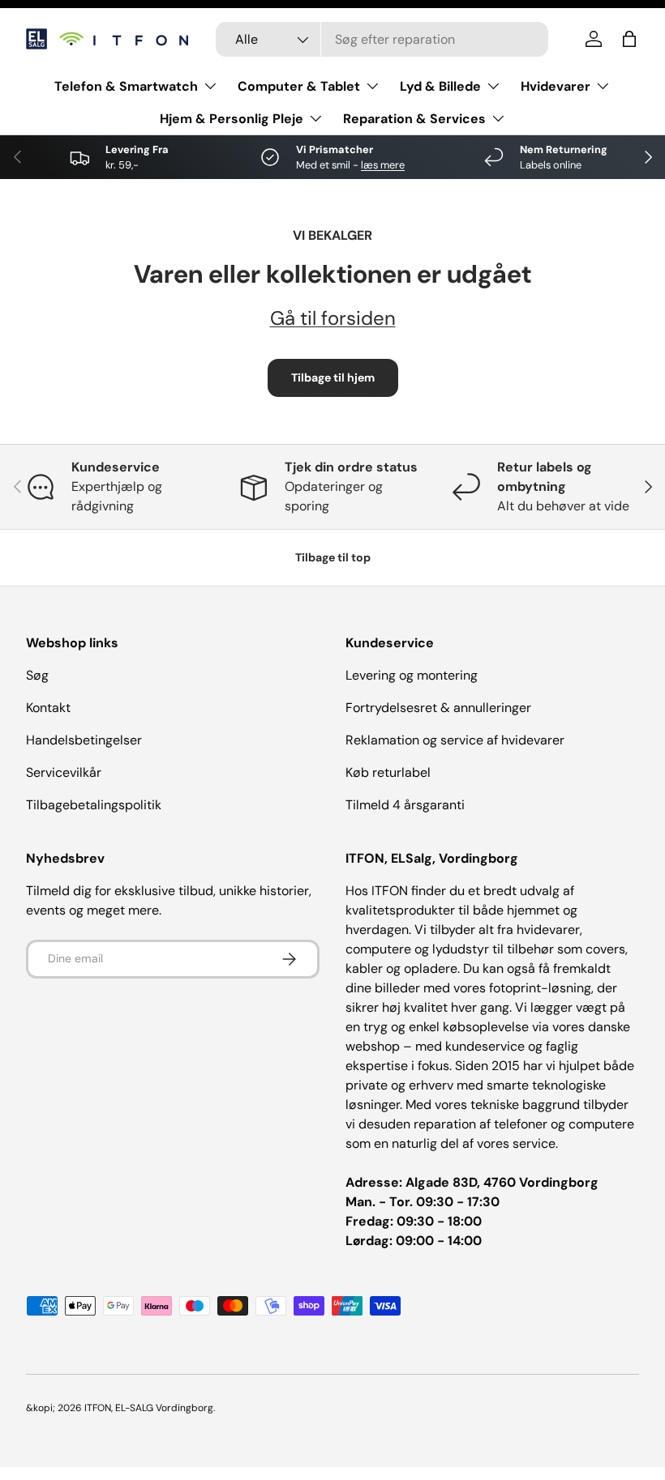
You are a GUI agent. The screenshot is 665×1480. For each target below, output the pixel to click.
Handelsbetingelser (84, 740)
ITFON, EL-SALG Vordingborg (148, 1407)
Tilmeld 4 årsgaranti (405, 804)
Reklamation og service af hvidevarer (454, 740)
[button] (629, 39)
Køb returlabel (388, 772)
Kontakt (48, 707)
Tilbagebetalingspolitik (93, 804)
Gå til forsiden (333, 318)
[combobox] (382, 39)
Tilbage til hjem (333, 377)
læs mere (383, 165)
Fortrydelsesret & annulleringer (438, 707)
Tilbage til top (333, 557)
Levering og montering (411, 675)
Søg (37, 675)
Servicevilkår (63, 772)
